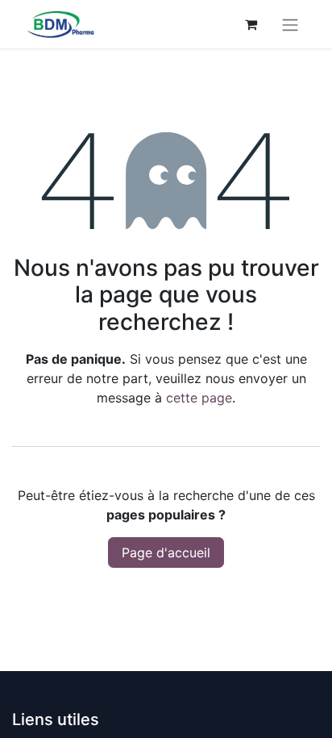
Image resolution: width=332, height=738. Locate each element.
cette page (199, 398)
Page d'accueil (166, 552)
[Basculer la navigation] (290, 24)
